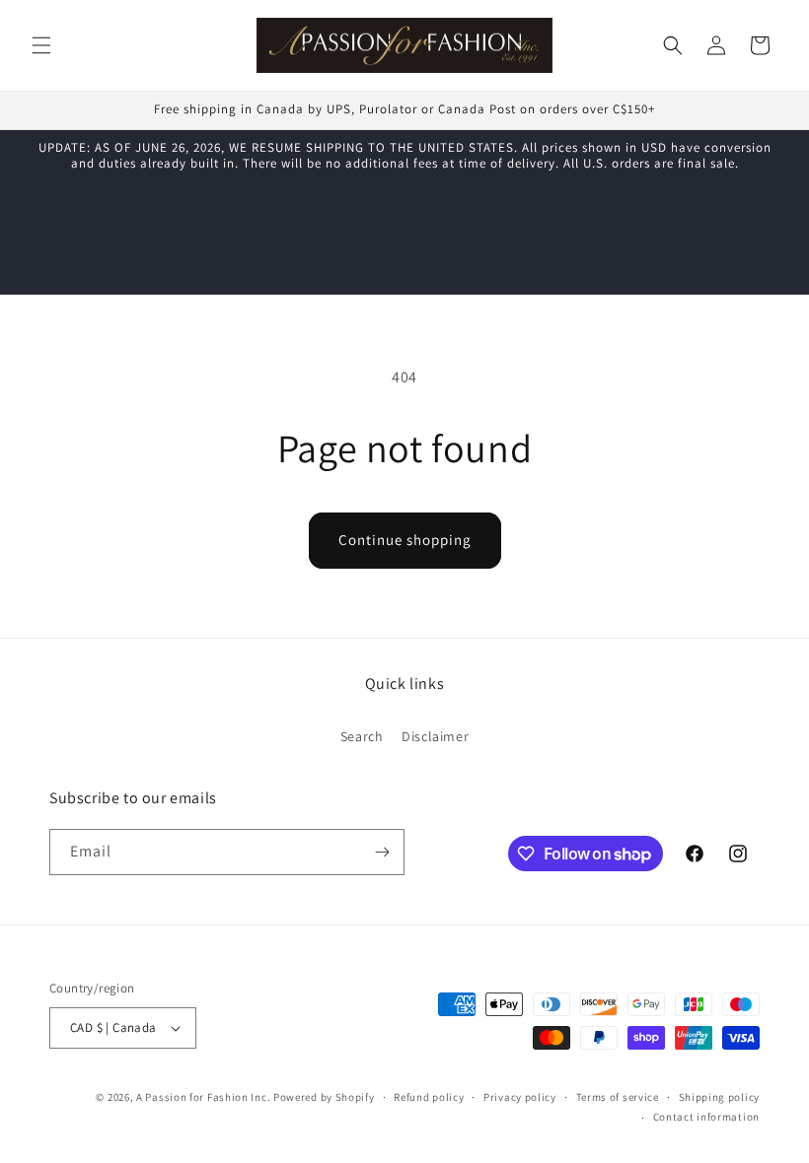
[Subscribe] (382, 852)
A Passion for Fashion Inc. (203, 1097)
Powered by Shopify (324, 1097)
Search (362, 736)
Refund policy (429, 1097)
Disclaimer (435, 736)
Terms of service (617, 1097)
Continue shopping (405, 539)
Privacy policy (519, 1097)
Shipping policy (720, 1097)
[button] (41, 45)
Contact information (706, 1117)
